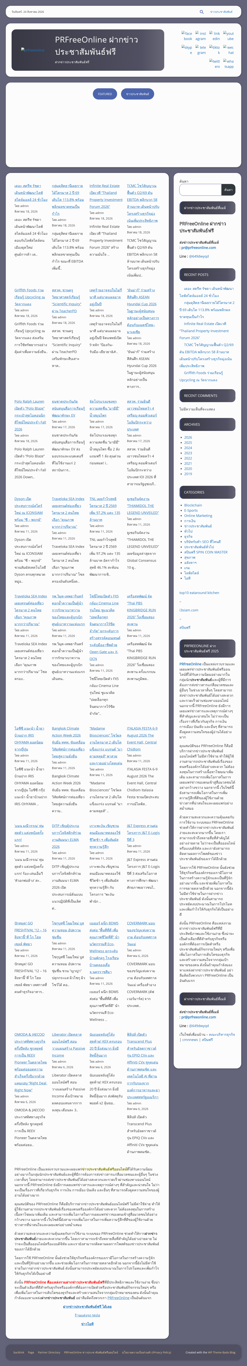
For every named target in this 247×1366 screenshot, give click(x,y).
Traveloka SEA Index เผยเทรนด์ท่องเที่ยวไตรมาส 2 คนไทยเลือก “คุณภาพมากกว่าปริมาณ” (68, 512)
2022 (188, 458)
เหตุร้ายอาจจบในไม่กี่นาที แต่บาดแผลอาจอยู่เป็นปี (106, 297)
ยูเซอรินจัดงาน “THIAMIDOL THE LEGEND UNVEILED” (143, 505)
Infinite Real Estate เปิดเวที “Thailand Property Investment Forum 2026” (204, 330)
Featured (105, 94)
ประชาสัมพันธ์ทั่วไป (199, 547)
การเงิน (189, 520)
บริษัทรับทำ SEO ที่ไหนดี (202, 541)
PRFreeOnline (118, 1297)
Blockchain (193, 505)
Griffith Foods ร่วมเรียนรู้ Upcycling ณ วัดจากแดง (29, 297)
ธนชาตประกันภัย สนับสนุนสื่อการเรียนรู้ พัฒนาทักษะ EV (68, 408)
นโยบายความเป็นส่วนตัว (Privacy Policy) (146, 1352)
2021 (188, 463)
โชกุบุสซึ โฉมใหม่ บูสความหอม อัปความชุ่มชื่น (68, 930)
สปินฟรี (184, 627)
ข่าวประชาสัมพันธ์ (221, 12)
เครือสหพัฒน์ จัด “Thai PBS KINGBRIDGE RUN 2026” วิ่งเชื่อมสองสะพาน (141, 610)
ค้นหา (183, 181)
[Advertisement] (123, 132)
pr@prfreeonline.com (198, 247)
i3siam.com (188, 610)
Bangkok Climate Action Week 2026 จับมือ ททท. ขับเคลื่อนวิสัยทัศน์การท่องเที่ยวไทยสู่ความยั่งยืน (68, 742)
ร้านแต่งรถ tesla (87, 1315)
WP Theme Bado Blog (221, 1352)
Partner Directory (49, 1352)
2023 (188, 453)
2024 (188, 447)
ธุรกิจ (188, 536)
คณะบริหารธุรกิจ (222, 1034)
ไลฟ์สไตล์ (191, 573)
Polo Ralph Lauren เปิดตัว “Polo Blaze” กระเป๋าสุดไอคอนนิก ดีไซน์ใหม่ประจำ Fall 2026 (30, 415)
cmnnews (190, 1039)
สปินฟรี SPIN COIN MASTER (206, 552)
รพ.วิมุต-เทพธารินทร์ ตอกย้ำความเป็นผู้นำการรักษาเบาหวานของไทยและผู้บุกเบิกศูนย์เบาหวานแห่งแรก (68, 610)
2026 (188, 437)
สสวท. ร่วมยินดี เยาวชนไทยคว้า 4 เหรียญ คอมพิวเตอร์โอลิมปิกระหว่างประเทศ (142, 415)
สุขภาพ (189, 557)
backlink (19, 1352)
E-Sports (191, 510)
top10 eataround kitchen (199, 592)
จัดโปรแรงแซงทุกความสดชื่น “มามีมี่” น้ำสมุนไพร (104, 408)
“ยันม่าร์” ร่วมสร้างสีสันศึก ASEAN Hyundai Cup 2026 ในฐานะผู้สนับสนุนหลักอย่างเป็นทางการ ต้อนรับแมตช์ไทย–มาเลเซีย (143, 311)
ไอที (187, 578)
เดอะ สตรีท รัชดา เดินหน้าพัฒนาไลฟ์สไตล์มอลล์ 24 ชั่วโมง (30, 192)
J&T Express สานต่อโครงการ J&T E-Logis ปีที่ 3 (143, 832)
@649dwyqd (199, 256)
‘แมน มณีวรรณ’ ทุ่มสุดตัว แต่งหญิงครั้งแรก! (29, 832)
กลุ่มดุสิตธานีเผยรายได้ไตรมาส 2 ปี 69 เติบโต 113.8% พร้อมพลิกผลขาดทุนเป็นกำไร (68, 199)
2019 (188, 474)
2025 (188, 442)
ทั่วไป (188, 531)
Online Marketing (198, 515)
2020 (188, 468)
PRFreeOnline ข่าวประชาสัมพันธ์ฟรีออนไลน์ (91, 1352)
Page (31, 1352)
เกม (187, 567)
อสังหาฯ (190, 562)
